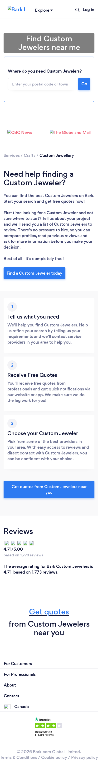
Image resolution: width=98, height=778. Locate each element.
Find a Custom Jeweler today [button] (34, 273)
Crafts (29, 155)
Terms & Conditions (18, 757)
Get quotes (49, 611)
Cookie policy (54, 757)
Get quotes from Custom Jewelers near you (49, 489)
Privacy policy (84, 757)
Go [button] (84, 84)
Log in (88, 9)
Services (12, 155)
